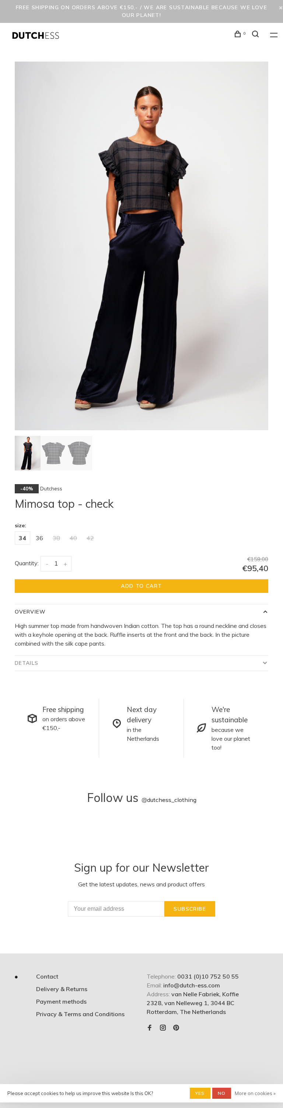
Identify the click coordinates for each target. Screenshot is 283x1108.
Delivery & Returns (61, 989)
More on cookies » (255, 1093)
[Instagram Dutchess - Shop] (163, 1028)
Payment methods (61, 1001)
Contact (47, 976)
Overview (30, 611)
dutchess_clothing (169, 799)
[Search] (256, 35)
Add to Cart (141, 586)
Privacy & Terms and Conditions (80, 1014)
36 (39, 538)
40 (73, 538)
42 (90, 538)
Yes (200, 1093)
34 (22, 538)
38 (56, 538)
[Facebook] (150, 1028)
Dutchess (51, 488)
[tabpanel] (141, 246)
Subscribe (190, 909)
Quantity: (27, 563)
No (222, 1093)
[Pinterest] (176, 1028)
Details (26, 663)
